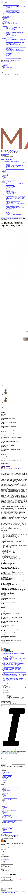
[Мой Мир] (5, 650)
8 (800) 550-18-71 (13, 150)
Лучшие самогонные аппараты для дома (12, 820)
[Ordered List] (10, 751)
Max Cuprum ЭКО (7, 67)
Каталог (6, 217)
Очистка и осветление (11, 45)
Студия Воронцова (5, 859)
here (23, 698)
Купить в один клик (5, 466)
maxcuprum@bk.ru (7, 832)
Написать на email (7, 828)
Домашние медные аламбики (7, 218)
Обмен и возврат (7, 776)
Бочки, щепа (9, 48)
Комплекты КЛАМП (11, 35)
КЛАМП (5, 26)
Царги (4, 19)
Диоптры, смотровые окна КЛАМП (14, 27)
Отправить (3, 765)
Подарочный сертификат (9, 822)
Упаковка (8, 56)
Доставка (5, 64)
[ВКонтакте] (1, 650)
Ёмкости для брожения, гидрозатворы (15, 50)
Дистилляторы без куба (11, 11)
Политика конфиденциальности (10, 810)
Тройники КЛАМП (10, 37)
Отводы (5, 21)
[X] (7, 650)
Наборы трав (9, 53)
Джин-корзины (6, 17)
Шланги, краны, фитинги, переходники (15, 42)
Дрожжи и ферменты (11, 51)
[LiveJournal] (9, 650)
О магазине (6, 772)
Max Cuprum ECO (7, 775)
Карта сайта (6, 811)
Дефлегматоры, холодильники (10, 23)
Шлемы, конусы (7, 16)
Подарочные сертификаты (9, 68)
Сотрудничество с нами (8, 773)
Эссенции (8, 54)
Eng (4, 854)
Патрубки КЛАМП (10, 34)
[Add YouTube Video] (20, 750)
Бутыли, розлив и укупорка (12, 49)
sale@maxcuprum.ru (5, 154)
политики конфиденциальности (8, 767)
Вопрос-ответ (6, 808)
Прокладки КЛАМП (10, 29)
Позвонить (3, 155)
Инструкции (16, 468)
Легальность (6, 813)
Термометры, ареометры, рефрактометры (15, 40)
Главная (2, 217)
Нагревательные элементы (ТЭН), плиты (15, 39)
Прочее (5, 38)
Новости (5, 812)
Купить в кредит (7, 816)
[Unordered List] (18, 751)
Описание (3, 468)
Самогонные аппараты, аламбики (11, 5)
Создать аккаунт (4, 871)
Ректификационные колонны (13, 10)
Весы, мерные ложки (11, 43)
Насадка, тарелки (7, 24)
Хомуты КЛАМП (10, 28)
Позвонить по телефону (8, 827)
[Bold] (2, 705)
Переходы (5, 18)
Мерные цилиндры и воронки (13, 44)
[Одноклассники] (3, 650)
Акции (4, 818)
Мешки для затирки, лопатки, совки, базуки (16, 47)
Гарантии (5, 777)
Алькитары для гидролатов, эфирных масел (16, 8)
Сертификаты (6, 778)
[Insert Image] (4, 751)
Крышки (5, 14)
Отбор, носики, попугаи (9, 22)
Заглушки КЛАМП (10, 31)
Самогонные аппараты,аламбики (16, 217)
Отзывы (5, 780)
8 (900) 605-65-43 (4, 150)
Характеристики (9, 468)
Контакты (5, 66)
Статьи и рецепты (7, 817)
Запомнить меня (5, 866)
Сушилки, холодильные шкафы (13, 58)
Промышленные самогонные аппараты (15, 12)
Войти (2, 869)
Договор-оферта (7, 815)
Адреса (5, 829)
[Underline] (3, 750)
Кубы (4, 13)
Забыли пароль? (4, 867)
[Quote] (24, 751)
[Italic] (14, 727)
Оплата (5, 65)
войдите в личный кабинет (13, 60)
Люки (7, 55)
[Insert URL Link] (10, 750)
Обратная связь (6, 830)
